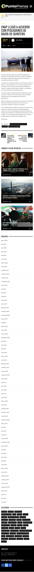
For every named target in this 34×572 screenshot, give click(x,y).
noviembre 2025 (5, 274)
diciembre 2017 (5, 476)
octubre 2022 (4, 371)
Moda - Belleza (5, 525)
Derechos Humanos (13, 517)
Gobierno (4, 522)
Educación (4, 519)
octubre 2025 (4, 277)
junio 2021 (3, 431)
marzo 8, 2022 (8, 201)
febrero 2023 (4, 356)
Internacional (12, 522)
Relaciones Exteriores (22, 533)
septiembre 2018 (5, 442)
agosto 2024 (4, 319)
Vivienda (4, 541)
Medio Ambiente (28, 522)
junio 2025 (3, 292)
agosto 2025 (4, 285)
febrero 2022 (4, 401)
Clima (14, 514)
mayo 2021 (4, 434)
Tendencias (5, 538)
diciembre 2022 (5, 363)
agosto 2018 (4, 446)
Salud (3, 536)
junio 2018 (3, 453)
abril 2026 (3, 255)
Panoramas (5, 527)
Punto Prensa (19, 40)
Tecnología (18, 536)
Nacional (13, 525)
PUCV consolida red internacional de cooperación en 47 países (18, 15)
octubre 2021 (4, 416)
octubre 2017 (4, 483)
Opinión (26, 525)
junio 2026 (3, 248)
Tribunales (20, 538)
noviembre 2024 (5, 311)
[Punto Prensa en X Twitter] (6, 565)
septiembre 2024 (5, 315)
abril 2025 (3, 296)
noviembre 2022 (5, 367)
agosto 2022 (4, 378)
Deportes (4, 517)
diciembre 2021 (5, 408)
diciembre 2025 (5, 270)
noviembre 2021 (5, 412)
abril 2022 (3, 393)
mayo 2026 (4, 251)
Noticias (20, 525)
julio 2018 (3, 449)
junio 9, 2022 (8, 174)
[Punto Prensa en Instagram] (10, 565)
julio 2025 (3, 289)
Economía (22, 517)
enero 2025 (4, 304)
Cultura (25, 514)
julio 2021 (3, 427)
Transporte (12, 538)
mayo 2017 (4, 502)
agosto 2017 (4, 491)
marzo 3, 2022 (8, 228)
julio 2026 (3, 244)
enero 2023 (4, 360)
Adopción (10, 511)
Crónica (4, 23)
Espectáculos (26, 519)
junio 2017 (3, 498)
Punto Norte (5, 533)
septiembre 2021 (5, 419)
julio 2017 (3, 494)
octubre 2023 (4, 334)
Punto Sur (12, 533)
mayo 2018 (4, 457)
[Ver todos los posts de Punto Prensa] (13, 40)
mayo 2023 (4, 345)
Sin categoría (10, 536)
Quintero (4, 126)
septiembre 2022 (5, 375)
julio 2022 (3, 382)
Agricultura (18, 511)
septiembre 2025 (5, 281)
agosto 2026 (4, 240)
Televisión (25, 536)
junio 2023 (3, 341)
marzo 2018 (4, 464)
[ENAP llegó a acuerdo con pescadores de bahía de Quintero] (17, 61)
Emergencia (12, 519)
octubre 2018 (4, 438)
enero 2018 (4, 472)
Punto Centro (14, 530)
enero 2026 (4, 266)
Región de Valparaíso (14, 126)
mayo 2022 (4, 390)
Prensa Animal (5, 530)
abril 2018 (3, 461)
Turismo (26, 538)
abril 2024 (3, 322)
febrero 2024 (4, 326)
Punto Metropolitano (25, 530)
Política (17, 527)
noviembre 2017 (5, 479)
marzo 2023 (4, 352)
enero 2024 (4, 330)
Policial (11, 527)
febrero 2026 (4, 262)
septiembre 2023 (5, 337)
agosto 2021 (4, 423)
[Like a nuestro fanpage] (3, 565)
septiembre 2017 (5, 487)
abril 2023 (3, 348)
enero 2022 (4, 404)
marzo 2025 (4, 300)
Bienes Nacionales (6, 514)
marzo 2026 (4, 259)
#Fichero (4, 511)
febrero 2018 (4, 468)
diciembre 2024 (5, 307)
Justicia (20, 522)
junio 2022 (3, 386)
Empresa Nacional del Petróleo (18, 124)
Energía (19, 519)
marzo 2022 (4, 397)
